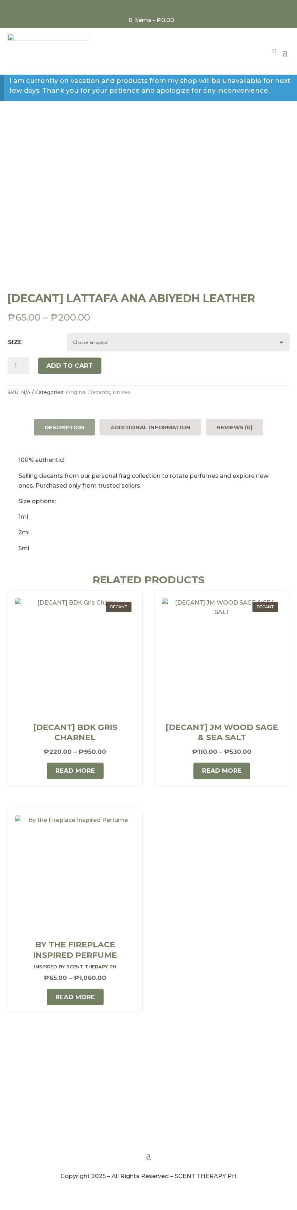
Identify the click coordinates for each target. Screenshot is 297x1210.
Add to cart (69, 365)
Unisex (122, 392)
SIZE (15, 342)
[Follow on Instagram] (148, 7)
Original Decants (88, 392)
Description (64, 427)
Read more (75, 770)
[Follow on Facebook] (138, 7)
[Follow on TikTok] (159, 7)
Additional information (150, 427)
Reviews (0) (234, 427)
